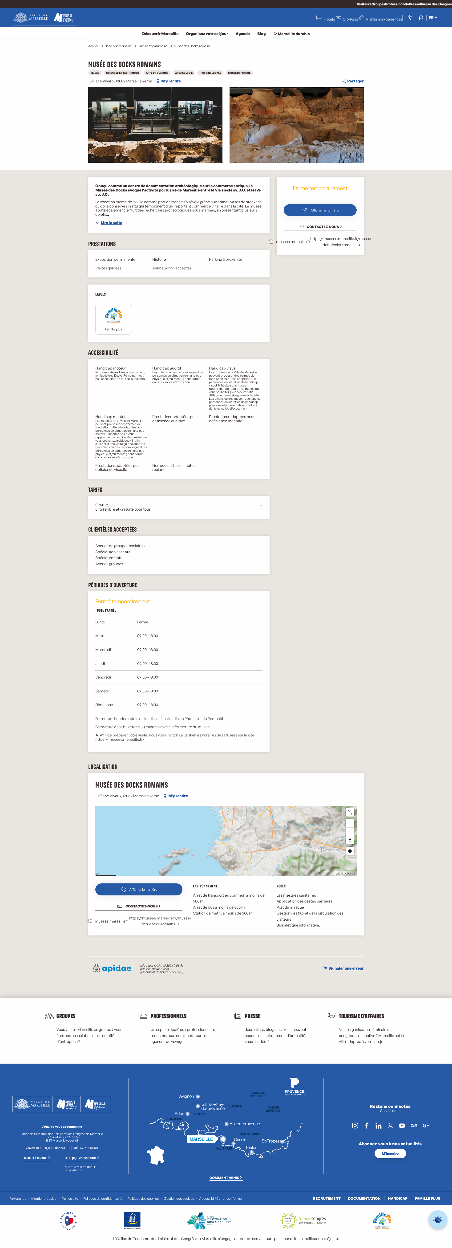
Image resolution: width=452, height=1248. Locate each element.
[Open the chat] (438, 1219)
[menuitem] (44, 17)
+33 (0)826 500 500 (80, 1158)
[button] (421, 17)
